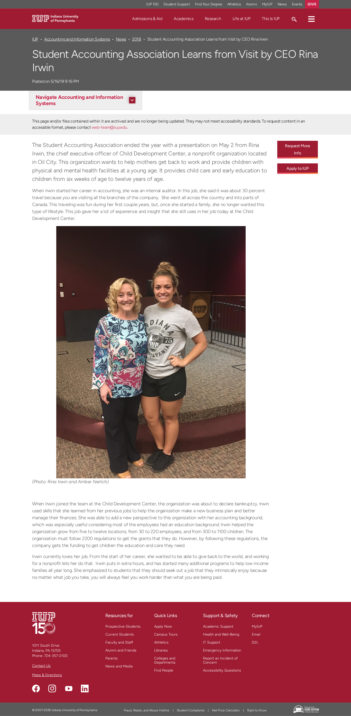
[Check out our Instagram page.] (52, 688)
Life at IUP (242, 18)
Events (297, 4)
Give (312, 4)
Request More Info (297, 149)
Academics (183, 18)
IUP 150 (152, 4)
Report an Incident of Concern (220, 660)
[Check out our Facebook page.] (36, 688)
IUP (35, 39)
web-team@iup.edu (109, 127)
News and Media (119, 666)
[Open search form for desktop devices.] (294, 19)
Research (213, 18)
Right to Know (256, 710)
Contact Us (41, 666)
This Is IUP (271, 18)
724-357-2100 (56, 656)
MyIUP (267, 4)
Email (256, 634)
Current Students (119, 634)
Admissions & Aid (147, 18)
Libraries (161, 650)
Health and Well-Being (221, 634)
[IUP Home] (55, 18)
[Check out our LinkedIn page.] (85, 688)
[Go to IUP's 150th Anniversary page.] (43, 623)
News (282, 4)
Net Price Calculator (226, 710)
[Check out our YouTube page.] (68, 688)
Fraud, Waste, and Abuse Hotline (146, 710)
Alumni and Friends (120, 650)
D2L (255, 642)
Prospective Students (123, 626)
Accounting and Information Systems (77, 39)
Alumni (251, 4)
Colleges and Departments (165, 660)
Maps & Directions (47, 675)
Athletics (234, 4)
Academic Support (218, 626)
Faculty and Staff (119, 642)
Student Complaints (191, 710)
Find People (163, 670)
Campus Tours (166, 634)
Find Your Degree (208, 4)
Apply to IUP (297, 168)
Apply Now (163, 626)
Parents (111, 658)
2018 (136, 39)
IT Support (211, 642)
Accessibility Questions (222, 670)
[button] (311, 19)
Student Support (176, 4)
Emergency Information (222, 650)
